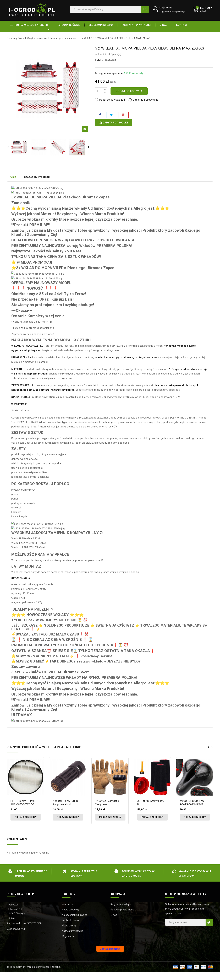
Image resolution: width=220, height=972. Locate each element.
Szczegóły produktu (37, 176)
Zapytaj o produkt (113, 123)
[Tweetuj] (112, 115)
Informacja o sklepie (21, 894)
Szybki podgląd (40, 769)
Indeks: (99, 60)
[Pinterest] (123, 115)
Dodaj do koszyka (129, 91)
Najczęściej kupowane (74, 915)
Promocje (67, 904)
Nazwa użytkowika (73, 931)
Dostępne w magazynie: (109, 73)
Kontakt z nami (70, 920)
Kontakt (182, 25)
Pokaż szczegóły (26, 817)
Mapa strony (69, 925)
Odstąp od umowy (110, 948)
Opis (13, 176)
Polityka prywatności (136, 25)
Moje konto (68, 936)
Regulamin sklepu (101, 25)
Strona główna (69, 25)
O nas (163, 25)
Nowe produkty (70, 909)
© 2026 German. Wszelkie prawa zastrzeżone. (34, 966)
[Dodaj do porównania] (40, 763)
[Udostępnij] (100, 115)
